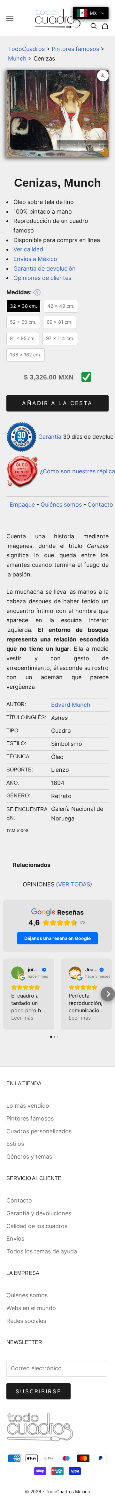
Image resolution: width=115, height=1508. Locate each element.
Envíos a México (35, 259)
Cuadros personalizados (39, 1131)
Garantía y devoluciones (38, 1213)
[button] (7, 994)
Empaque (22, 504)
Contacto (100, 504)
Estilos (15, 1143)
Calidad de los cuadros (36, 1226)
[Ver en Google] (17, 972)
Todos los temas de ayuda (41, 1251)
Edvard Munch (70, 704)
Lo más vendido (27, 1105)
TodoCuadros (26, 48)
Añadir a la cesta (57, 403)
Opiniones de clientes (42, 277)
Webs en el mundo (31, 1308)
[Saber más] (37, 292)
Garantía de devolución (44, 268)
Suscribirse (38, 1391)
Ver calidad (28, 249)
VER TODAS (74, 884)
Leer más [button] (22, 1018)
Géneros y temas (29, 1156)
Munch (17, 58)
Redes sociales (26, 1320)
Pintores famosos (75, 48)
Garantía (49, 436)
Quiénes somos (61, 504)
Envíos (15, 1238)
